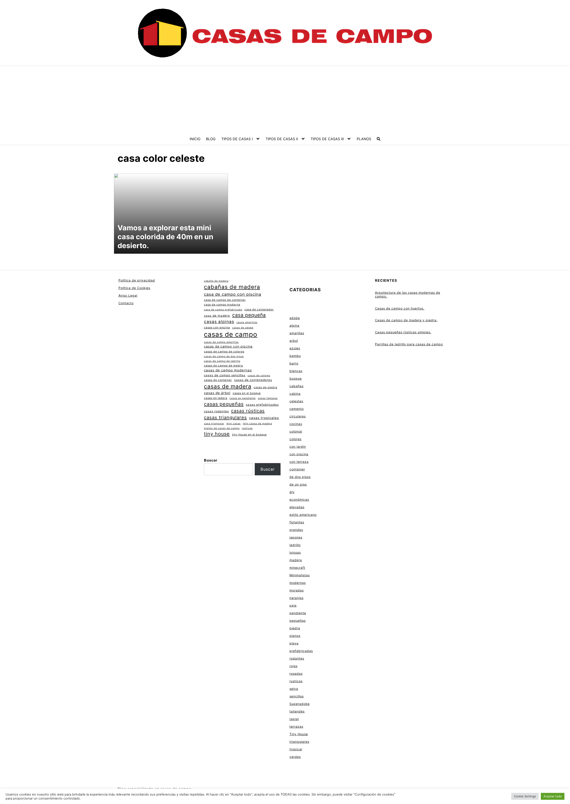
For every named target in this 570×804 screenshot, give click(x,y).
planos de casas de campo (222, 428)
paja (293, 605)
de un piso (298, 484)
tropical (295, 749)
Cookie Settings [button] (525, 796)
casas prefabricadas (262, 404)
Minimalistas (299, 575)
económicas (299, 499)
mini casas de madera (257, 423)
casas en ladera (215, 398)
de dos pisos (300, 477)
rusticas (247, 428)
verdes (295, 757)
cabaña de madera (216, 280)
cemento (296, 409)
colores (295, 439)
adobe (294, 318)
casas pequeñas (224, 404)
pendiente (297, 613)
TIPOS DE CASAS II (282, 139)
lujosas (295, 552)
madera (295, 560)
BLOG (211, 139)
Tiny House (298, 734)
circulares (297, 416)
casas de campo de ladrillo (222, 361)
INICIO (195, 139)
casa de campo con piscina (232, 294)
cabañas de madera (232, 287)
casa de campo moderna (222, 304)
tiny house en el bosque (249, 434)
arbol (293, 340)
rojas (293, 666)
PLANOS (364, 139)
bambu (295, 356)
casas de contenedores (253, 380)
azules (294, 348)
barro (293, 363)
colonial (295, 431)
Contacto (126, 303)
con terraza (299, 462)
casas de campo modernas (228, 370)
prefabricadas (301, 651)
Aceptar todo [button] (553, 796)
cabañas (296, 386)
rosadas (296, 673)
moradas (296, 590)
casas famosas (268, 398)
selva (293, 689)
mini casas (233, 423)
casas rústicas (248, 410)
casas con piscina (217, 327)
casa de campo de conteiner (225, 300)
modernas (297, 583)
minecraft (297, 567)
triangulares (299, 741)
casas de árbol (217, 393)
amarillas (296, 333)
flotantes (296, 522)
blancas (295, 371)
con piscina (298, 454)
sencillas (296, 696)
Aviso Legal (127, 295)
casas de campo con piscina (228, 346)
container (297, 469)
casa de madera (217, 315)
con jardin (297, 446)
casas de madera (227, 386)
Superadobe (299, 704)
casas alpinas (219, 321)
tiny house (217, 434)
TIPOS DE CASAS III (327, 139)
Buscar (211, 460)
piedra (294, 628)
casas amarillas (246, 322)
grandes (296, 530)
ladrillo (295, 545)
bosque (295, 378)
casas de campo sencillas (224, 375)
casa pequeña (249, 315)
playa (294, 643)
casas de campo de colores (224, 351)
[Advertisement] (285, 99)
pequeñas (297, 620)
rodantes (296, 658)
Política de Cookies (134, 288)
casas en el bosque (247, 393)
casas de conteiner (218, 380)
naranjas (296, 598)
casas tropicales (264, 418)
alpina (294, 325)
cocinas (295, 424)
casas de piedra (265, 387)
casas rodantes (216, 411)
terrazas (296, 726)
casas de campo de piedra (223, 365)
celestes (296, 401)
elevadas (296, 507)
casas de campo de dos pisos (224, 356)
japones (295, 537)
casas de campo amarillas (221, 342)
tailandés (297, 711)
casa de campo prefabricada (223, 309)
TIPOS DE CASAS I (237, 139)
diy (292, 492)
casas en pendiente (243, 398)
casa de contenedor (259, 309)
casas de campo (230, 334)
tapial (294, 719)
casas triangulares (225, 417)
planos (294, 636)
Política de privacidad (136, 280)
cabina (295, 393)
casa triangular (214, 423)
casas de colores (259, 375)
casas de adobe (242, 327)
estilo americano (303, 514)
